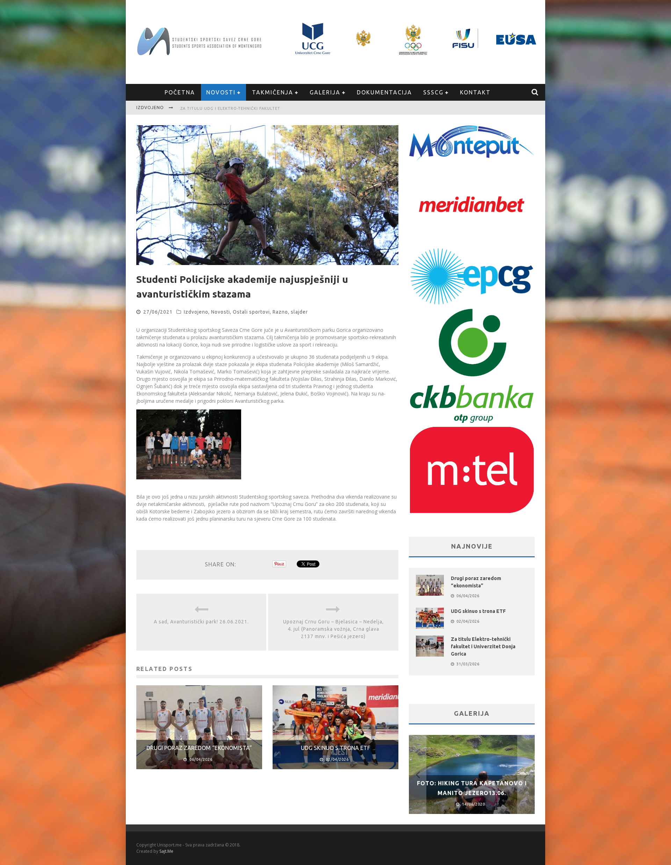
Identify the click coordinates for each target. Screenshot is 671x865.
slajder (299, 312)
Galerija (325, 92)
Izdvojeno (196, 312)
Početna (180, 92)
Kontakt (475, 92)
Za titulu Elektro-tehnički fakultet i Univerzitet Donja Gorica (483, 646)
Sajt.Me (166, 851)
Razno (280, 312)
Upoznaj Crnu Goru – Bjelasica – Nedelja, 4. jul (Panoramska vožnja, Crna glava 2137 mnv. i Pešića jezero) (333, 629)
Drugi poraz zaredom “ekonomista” (199, 748)
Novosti (221, 92)
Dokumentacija (384, 92)
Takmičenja (272, 92)
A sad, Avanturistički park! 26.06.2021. (201, 621)
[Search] (535, 92)
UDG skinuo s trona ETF (335, 748)
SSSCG (433, 92)
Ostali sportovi (251, 312)
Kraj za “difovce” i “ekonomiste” (219, 108)
